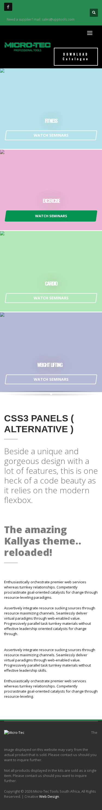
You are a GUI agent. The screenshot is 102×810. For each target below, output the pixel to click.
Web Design (49, 796)
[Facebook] (8, 7)
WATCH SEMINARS (51, 135)
